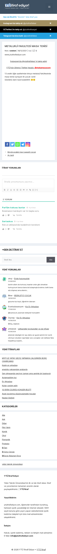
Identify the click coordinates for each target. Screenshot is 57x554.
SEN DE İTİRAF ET (13, 249)
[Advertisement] (28, 112)
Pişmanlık (6, 439)
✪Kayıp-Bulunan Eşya (11, 456)
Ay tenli (11, 155)
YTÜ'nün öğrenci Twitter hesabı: (28, 67)
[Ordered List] (17, 189)
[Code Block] (26, 189)
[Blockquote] (23, 189)
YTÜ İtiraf (41, 549)
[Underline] (10, 189)
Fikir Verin (6, 427)
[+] (36, 190)
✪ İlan (4, 448)
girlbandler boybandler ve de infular (33, 329)
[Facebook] (7, 144)
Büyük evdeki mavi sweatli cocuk (22, 152)
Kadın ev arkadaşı (9, 365)
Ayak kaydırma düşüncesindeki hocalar (19, 394)
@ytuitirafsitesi (19, 23)
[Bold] (4, 189)
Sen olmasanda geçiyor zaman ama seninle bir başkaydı (26, 373)
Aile (3, 415)
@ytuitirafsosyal (20, 29)
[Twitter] (12, 144)
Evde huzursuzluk (22, 278)
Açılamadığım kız (9, 377)
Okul (4, 435)
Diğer (4, 423)
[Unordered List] (20, 189)
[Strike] (14, 189)
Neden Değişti (8, 398)
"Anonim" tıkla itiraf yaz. (20, 17)
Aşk (29, 51)
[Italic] (7, 189)
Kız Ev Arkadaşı (32, 306)
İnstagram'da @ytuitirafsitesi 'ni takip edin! (28, 61)
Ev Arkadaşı (7, 381)
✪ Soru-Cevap (8, 452)
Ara (50, 260)
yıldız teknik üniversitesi (12, 464)
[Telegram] (22, 144)
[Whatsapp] (17, 144)
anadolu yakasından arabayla (14, 369)
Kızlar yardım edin (9, 385)
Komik (4, 431)
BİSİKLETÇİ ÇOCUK (22, 295)
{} (33, 190)
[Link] (30, 189)
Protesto (5, 443)
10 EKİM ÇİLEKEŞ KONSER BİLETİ (16, 390)
